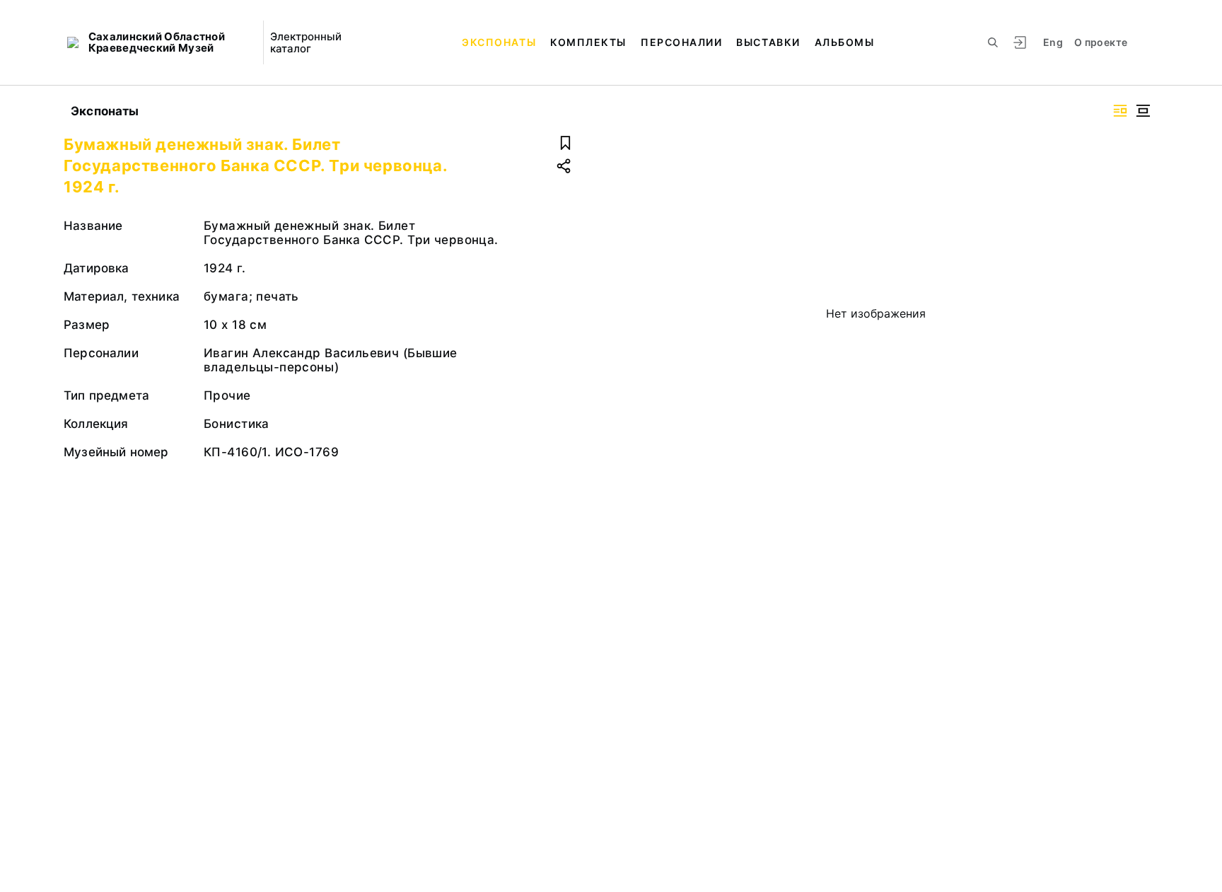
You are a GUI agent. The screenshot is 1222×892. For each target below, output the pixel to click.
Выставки (768, 42)
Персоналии (681, 42)
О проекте (1100, 42)
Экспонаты (499, 42)
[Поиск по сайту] (993, 42)
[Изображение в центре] (1142, 111)
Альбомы (845, 42)
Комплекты (588, 42)
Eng (1053, 42)
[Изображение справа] (1120, 111)
